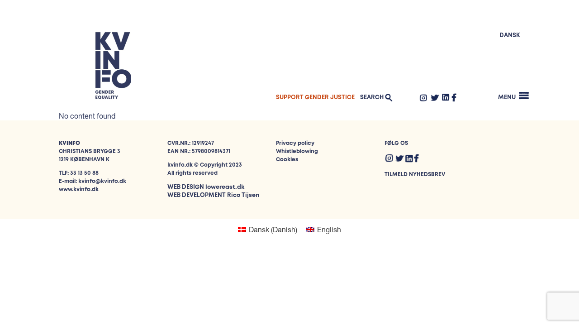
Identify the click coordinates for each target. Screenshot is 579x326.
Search (372, 97)
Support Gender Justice (315, 97)
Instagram (423, 97)
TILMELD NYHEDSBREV (414, 174)
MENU (507, 97)
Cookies (287, 159)
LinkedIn (445, 97)
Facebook (454, 97)
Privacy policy (295, 143)
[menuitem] (267, 229)
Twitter (434, 97)
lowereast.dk (224, 187)
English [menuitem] (329, 229)
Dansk (509, 35)
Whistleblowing (297, 151)
